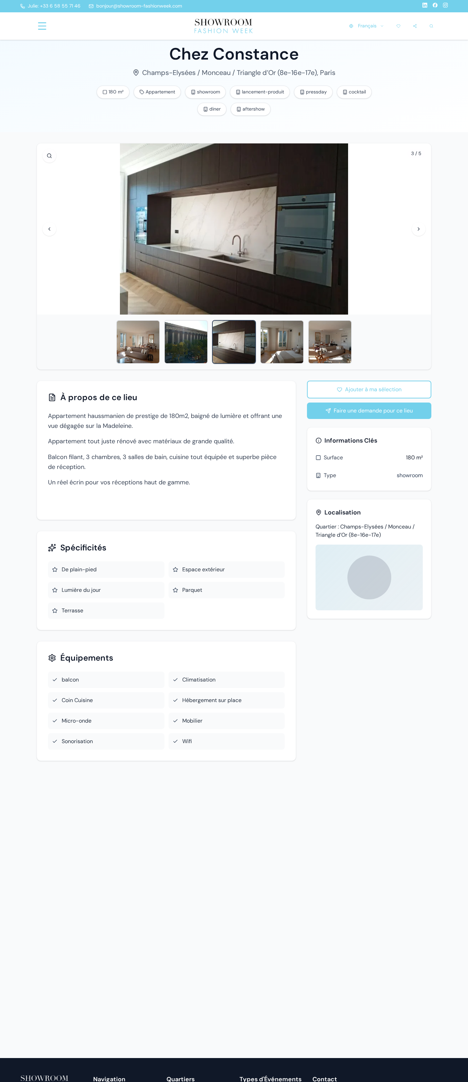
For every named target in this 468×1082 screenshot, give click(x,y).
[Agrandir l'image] (49, 156)
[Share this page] (414, 26)
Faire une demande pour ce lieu (373, 410)
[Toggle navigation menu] (42, 26)
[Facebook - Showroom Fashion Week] (435, 6)
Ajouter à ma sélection (373, 389)
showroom (410, 475)
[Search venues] (431, 26)
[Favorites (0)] (398, 26)
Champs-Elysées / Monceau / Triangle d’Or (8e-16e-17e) (229, 72)
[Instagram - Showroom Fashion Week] (445, 6)
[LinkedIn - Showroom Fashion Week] (424, 6)
